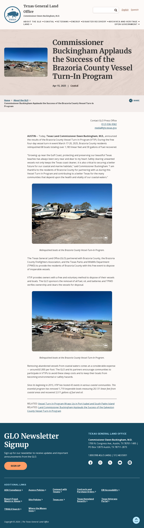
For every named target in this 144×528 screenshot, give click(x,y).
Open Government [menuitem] (126, 24)
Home (7, 100)
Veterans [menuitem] (63, 22)
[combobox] (106, 10)
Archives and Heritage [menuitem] (123, 22)
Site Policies (35, 500)
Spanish (135, 9)
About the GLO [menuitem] (32, 22)
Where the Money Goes (38, 509)
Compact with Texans (60, 490)
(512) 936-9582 (109, 124)
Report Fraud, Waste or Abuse (12, 500)
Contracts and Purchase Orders (85, 490)
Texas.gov (58, 500)
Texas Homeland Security (85, 500)
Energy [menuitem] (75, 22)
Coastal (74, 85)
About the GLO (21, 100)
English (125, 9)
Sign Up (16, 465)
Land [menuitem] (26, 24)
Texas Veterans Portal (109, 500)
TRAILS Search (12, 509)
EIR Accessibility (109, 490)
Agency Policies (36, 490)
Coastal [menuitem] (49, 22)
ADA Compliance (12, 490)
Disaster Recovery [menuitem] (94, 22)
